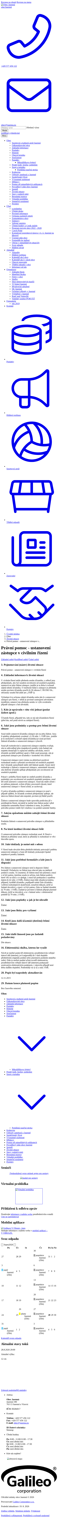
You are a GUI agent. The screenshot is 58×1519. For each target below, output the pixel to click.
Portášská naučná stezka (22, 1128)
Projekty (10, 1162)
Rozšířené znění (21, 659)
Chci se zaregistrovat (10, 1217)
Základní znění (7, 659)
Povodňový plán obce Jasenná (19, 1145)
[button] (8, 140)
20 (35, 1294)
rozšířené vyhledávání (10, 133)
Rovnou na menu (24, 2)
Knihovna (10, 1130)
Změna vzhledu (7, 1511)
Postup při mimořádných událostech (21, 1142)
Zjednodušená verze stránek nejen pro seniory (29, 1173)
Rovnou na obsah (8, 2)
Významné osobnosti (15, 1137)
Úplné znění (33, 659)
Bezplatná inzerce (14, 1154)
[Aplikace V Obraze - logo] (13, 1228)
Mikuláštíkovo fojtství (21, 1069)
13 (35, 1280)
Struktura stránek (22, 1511)
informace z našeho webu (21, 1214)
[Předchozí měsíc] (2, 1244)
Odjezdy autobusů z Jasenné (18, 1133)
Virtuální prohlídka (14, 1157)
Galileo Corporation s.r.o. (23, 1502)
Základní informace (14, 1004)
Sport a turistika (13, 1074)
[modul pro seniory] (29, 1178)
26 (20, 1309)
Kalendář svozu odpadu (11, 1338)
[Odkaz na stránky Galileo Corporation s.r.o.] (29, 1492)
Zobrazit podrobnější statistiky (14, 1390)
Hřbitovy (10, 1140)
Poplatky (10, 1006)
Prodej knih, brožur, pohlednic (19, 1072)
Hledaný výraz (33, 127)
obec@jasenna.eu (21, 1423)
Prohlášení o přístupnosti (11, 1515)
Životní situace (12, 639)
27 (35, 1309)
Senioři (9, 1147)
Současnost (11, 1013)
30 (35, 1251)
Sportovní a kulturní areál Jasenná (20, 999)
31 (2, 1324)
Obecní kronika (13, 1011)
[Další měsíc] (15, 1244)
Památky (10, 1016)
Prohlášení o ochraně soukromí (36, 1515)
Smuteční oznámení (14, 1159)
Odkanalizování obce (15, 1001)
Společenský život (14, 1135)
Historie (9, 1008)
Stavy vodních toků (14, 1152)
